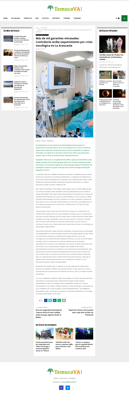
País (36, 18)
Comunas (77, 18)
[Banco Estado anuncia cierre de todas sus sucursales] (119, 75)
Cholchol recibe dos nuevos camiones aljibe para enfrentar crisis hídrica (64, 345)
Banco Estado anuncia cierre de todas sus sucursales (118, 83)
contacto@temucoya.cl (68, 382)
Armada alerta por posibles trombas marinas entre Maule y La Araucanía (21, 39)
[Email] (119, 18)
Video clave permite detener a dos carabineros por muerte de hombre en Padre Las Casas (22, 70)
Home (5, 18)
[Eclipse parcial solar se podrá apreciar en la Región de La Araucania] (105, 93)
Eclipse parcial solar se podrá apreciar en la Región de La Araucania (105, 102)
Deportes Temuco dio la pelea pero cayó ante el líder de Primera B (81, 312)
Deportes (56, 18)
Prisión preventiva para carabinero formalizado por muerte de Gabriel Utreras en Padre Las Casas (22, 54)
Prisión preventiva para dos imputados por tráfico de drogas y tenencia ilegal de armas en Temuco (44, 346)
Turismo (66, 18)
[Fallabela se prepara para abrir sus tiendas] (105, 75)
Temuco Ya (28, 18)
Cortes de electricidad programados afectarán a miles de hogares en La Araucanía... (118, 104)
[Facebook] (117, 18)
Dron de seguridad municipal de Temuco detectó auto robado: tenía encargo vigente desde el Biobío (49, 314)
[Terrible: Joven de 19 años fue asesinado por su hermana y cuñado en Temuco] (112, 44)
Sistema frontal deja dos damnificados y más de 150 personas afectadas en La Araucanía (22, 101)
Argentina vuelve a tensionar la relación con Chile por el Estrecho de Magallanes (21, 85)
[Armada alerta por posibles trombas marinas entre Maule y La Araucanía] (8, 38)
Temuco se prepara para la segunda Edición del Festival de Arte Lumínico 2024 (84, 345)
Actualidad (15, 18)
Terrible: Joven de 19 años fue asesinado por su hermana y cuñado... (111, 57)
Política (45, 18)
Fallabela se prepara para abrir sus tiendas (105, 83)
